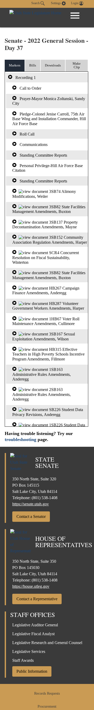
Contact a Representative (36, 599)
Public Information (31, 671)
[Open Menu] (74, 16)
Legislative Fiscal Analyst (33, 634)
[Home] (35, 17)
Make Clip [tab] (77, 65)
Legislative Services (28, 651)
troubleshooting (20, 439)
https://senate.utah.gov (30, 504)
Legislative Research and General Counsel (47, 642)
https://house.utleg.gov (30, 586)
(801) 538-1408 (44, 497)
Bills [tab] (32, 65)
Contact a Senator (31, 516)
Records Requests (47, 693)
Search (35, 3)
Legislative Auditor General (35, 625)
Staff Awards (23, 660)
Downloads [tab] (53, 65)
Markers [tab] (14, 65)
